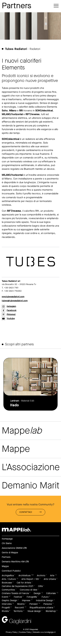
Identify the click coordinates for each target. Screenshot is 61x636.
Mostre (21, 604)
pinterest (11, 314)
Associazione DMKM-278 (14, 548)
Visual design (34, 611)
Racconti (19, 607)
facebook (11, 310)
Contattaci (25, 512)
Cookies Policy (25, 632)
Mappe (5, 566)
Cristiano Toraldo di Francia (15, 593)
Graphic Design (9, 600)
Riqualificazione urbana (41, 607)
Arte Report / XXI (30, 579)
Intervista (7, 604)
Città (40, 586)
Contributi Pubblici (11, 570)
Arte (52, 575)
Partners (6, 557)
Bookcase (7, 582)
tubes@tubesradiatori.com (15, 300)
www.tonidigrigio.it (47, 632)
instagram (11, 306)
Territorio (18, 611)
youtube (11, 318)
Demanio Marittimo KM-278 (15, 561)
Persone (47, 604)
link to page (30, 384)
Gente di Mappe (10, 552)
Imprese (26, 600)
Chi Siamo (7, 543)
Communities (8, 589)
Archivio (41, 575)
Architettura (24, 575)
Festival (18, 596)
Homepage (7, 538)
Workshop (51, 611)
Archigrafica (8, 575)
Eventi (5, 596)
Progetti (6, 607)
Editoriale (51, 593)
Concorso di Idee (28, 589)
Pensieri (33, 604)
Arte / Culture (9, 579)
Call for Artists (24, 582)
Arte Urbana (50, 579)
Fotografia (32, 596)
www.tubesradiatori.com (13, 296)
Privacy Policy (11, 632)
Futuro (45, 596)
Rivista (5, 611)
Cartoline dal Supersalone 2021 (17, 586)
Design (37, 593)
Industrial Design (44, 600)
